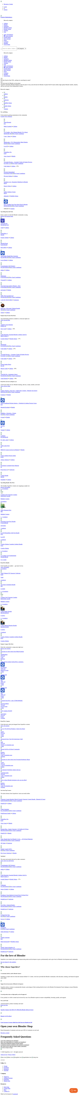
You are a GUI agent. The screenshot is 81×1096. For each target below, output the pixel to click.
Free (5, 32)
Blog (5, 1090)
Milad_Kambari (8, 126)
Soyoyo (3, 919)
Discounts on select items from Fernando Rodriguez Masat (15, 759)
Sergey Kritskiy (4, 889)
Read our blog (4, 1005)
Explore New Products (6, 116)
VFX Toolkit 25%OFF (6, 711)
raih (2, 680)
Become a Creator (8, 4)
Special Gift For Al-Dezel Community (10, 749)
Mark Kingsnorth (5, 941)
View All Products (8, 34)
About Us (6, 1076)
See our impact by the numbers (8, 962)
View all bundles (5, 567)
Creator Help (7, 1088)
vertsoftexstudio (5, 772)
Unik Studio (7, 166)
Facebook (6, 1067)
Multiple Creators (5, 498)
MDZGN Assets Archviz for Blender (10, 449)
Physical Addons (8, 176)
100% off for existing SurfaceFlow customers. (12, 661)
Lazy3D (6, 146)
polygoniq (3, 290)
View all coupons (5, 725)
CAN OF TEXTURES (6, 300)
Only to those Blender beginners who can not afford (14, 780)
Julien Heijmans (5, 931)
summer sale (4, 674)
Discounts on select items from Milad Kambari (12, 651)
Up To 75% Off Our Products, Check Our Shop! (13, 728)
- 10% (13, 328)
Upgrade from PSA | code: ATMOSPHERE (12, 700)
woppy (2, 762)
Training (12, 208)
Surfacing (16, 300)
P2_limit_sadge (4, 440)
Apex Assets (7, 156)
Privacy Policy (12, 1054)
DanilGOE (3, 803)
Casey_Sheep (7, 136)
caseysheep (3, 714)
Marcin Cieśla (4, 368)
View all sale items (5, 320)
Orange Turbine (5, 237)
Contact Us (6, 1091)
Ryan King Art (4, 469)
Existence (3, 394)
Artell (2, 227)
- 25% (17, 166)
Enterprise (6, 1079)
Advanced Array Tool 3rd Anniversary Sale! (12, 739)
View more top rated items (7, 860)
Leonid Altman (4, 338)
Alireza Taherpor (5, 459)
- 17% (18, 338)
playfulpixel (4, 667)
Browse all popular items (7, 216)
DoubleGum (4, 899)
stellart (2, 731)
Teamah (3, 430)
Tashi (2, 577)
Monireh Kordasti (5, 407)
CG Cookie (3, 559)
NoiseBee (3, 479)
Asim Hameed (4, 378)
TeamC (2, 312)
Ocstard (3, 417)
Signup (5, 9)
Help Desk (6, 1087)
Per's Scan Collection (6, 853)
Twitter (5, 1066)
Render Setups (13, 338)
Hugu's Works (7, 186)
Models (13, 156)
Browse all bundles (5, 487)
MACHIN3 (3, 247)
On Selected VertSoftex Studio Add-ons (10, 769)
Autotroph (15, 1094)
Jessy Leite (3, 328)
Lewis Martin (4, 260)
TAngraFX (3, 280)
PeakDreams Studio (6, 813)
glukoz (2, 270)
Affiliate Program (8, 1078)
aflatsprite (6, 196)
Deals (5, 40)
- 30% (14, 368)
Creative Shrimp (5, 548)
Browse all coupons (6, 648)
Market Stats (7, 1081)
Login (5, 6)
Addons (15, 126)
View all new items (5, 386)
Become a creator (5, 1033)
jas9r (2, 742)
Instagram (6, 1069)
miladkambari (4, 654)
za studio (3, 588)
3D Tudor (3, 843)
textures (3, 752)
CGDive (3, 615)
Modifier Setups (14, 196)
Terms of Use (4, 1054)
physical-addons (5, 703)
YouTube (6, 1070)
